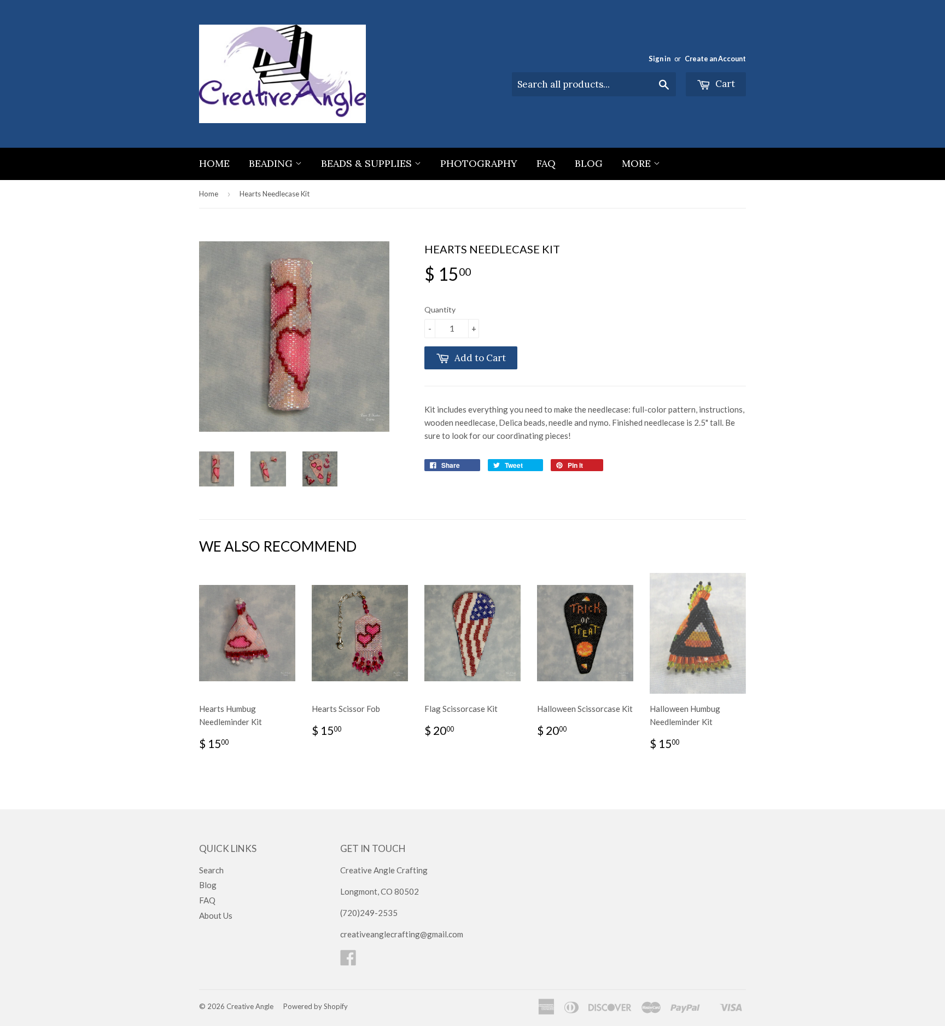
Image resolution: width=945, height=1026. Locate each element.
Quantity (440, 309)
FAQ (546, 163)
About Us (215, 915)
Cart (724, 84)
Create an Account (715, 58)
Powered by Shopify (315, 1006)
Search (211, 870)
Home (214, 163)
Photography (478, 163)
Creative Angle (249, 1006)
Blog (589, 163)
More (638, 163)
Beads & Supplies (368, 163)
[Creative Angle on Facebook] (348, 961)
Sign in (659, 58)
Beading (272, 163)
